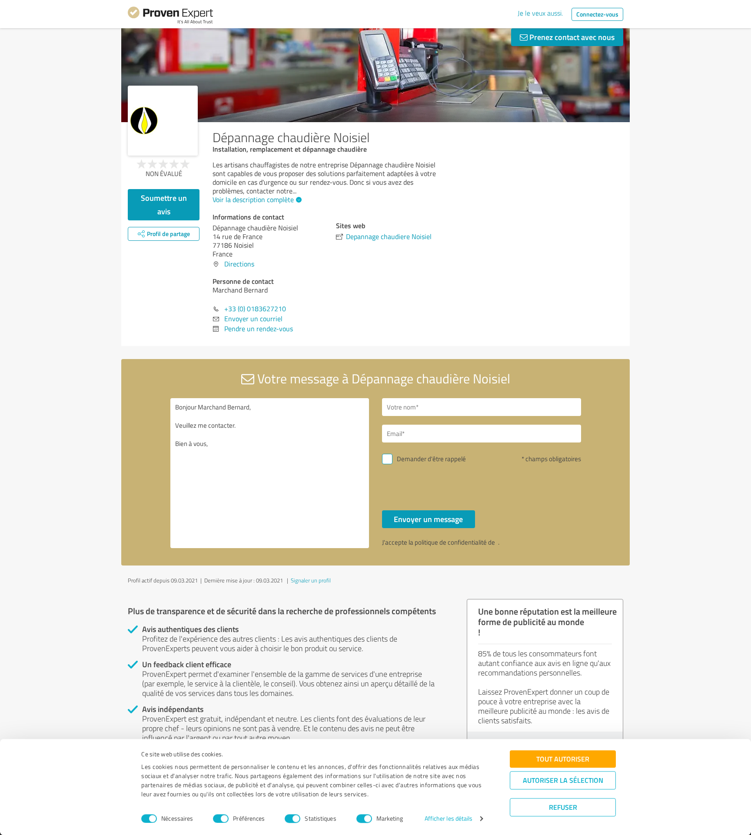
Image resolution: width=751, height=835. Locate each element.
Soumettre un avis (164, 204)
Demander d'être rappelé (431, 458)
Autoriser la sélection (563, 780)
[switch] (221, 818)
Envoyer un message (428, 519)
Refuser (563, 807)
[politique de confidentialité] (497, 542)
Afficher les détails (449, 819)
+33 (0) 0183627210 (255, 308)
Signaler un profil (311, 580)
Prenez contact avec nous (571, 37)
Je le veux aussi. (540, 13)
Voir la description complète (253, 199)
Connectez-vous (597, 14)
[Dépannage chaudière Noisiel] (163, 120)
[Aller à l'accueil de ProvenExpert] (170, 17)
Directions (239, 264)
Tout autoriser (562, 759)
